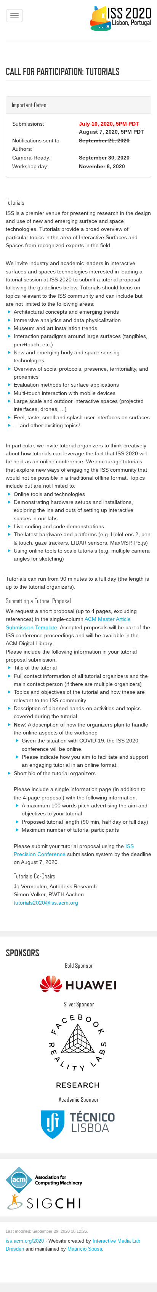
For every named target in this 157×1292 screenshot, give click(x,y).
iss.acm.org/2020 (25, 1241)
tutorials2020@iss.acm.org (46, 903)
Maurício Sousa (84, 1249)
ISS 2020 (120, 19)
